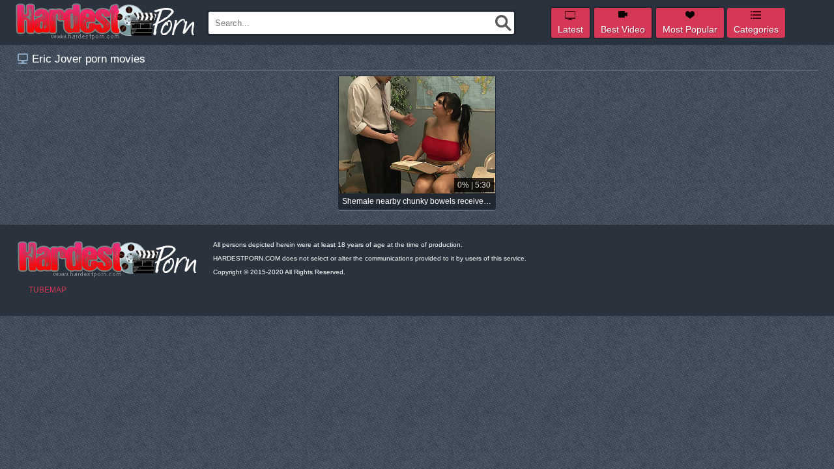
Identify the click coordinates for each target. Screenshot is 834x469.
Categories (756, 29)
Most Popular (690, 29)
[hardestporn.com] (106, 21)
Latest (570, 29)
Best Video (623, 29)
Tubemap (47, 289)
